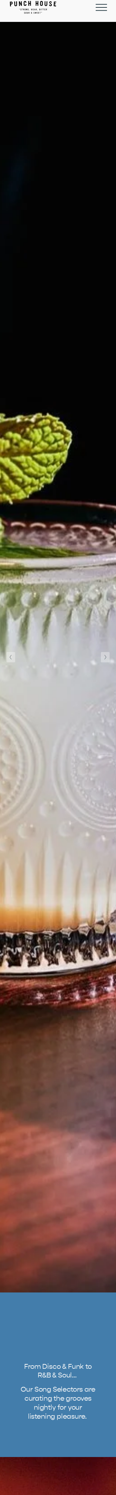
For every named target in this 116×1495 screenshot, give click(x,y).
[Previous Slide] (10, 657)
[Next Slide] (105, 657)
